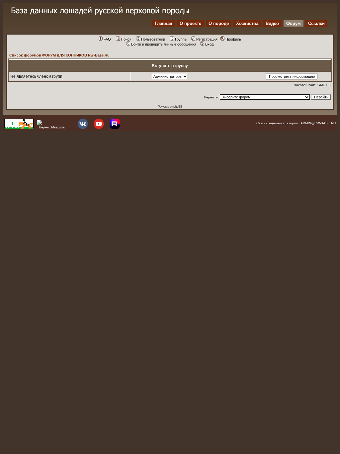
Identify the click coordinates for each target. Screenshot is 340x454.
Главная (163, 23)
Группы (181, 39)
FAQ (107, 39)
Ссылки (316, 23)
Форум (293, 23)
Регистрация (206, 39)
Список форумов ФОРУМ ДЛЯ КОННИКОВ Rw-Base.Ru (59, 55)
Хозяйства (247, 23)
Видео (272, 23)
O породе (219, 23)
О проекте (190, 23)
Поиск (126, 39)
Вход (209, 44)
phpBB (177, 106)
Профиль (233, 39)
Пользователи (153, 39)
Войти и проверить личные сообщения (163, 44)
